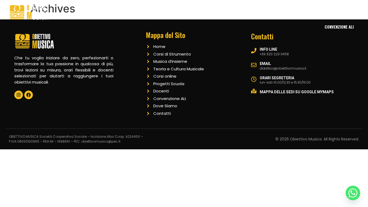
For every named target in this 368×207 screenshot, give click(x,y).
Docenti (296, 12)
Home (115, 12)
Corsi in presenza (147, 12)
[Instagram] (18, 95)
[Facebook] (28, 95)
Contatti (323, 12)
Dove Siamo (226, 12)
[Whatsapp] (353, 193)
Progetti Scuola (263, 12)
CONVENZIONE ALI (339, 27)
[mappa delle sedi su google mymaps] (253, 91)
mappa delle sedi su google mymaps (297, 92)
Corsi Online (193, 12)
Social (348, 12)
